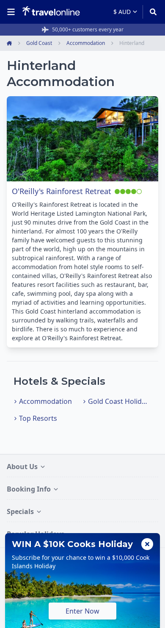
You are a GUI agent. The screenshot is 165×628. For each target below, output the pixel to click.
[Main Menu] (13, 12)
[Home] (51, 11)
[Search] (150, 12)
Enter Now (82, 611)
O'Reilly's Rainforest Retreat (61, 191)
